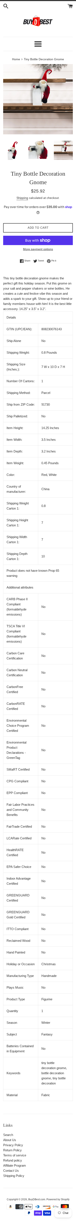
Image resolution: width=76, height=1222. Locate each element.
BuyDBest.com (36, 1199)
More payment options (38, 249)
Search (8, 1135)
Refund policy (12, 1160)
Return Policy (12, 1150)
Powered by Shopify (57, 1199)
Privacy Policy (13, 1145)
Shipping (22, 198)
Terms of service (14, 1155)
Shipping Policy (13, 1175)
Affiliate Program (14, 1165)
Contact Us (11, 1170)
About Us (9, 1140)
